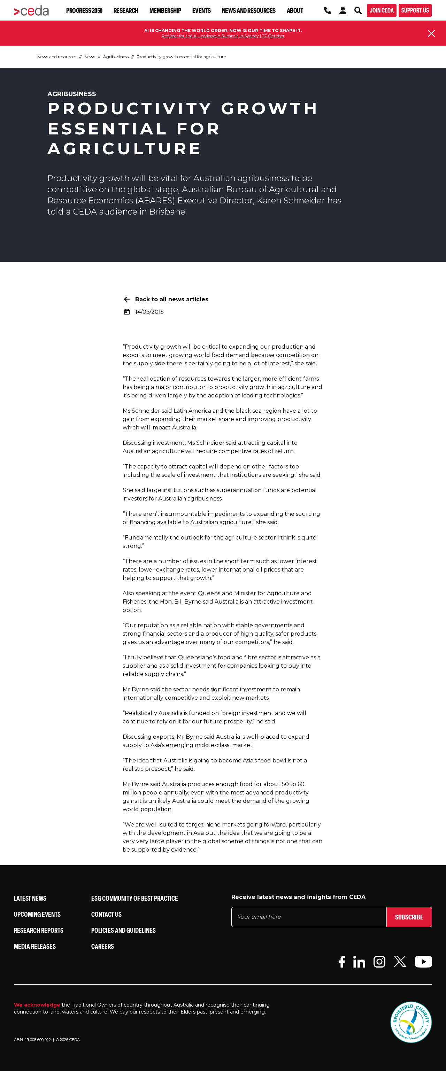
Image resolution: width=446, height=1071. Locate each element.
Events (201, 10)
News (89, 56)
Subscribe (409, 917)
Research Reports (38, 930)
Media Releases (35, 946)
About (295, 10)
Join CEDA (382, 10)
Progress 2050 (84, 10)
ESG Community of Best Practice (134, 898)
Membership (165, 10)
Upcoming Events (37, 914)
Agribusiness (116, 56)
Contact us (106, 914)
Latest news (30, 898)
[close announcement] (431, 33)
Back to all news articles (171, 299)
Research (126, 10)
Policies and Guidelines (123, 930)
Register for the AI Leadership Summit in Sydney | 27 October (223, 35)
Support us (415, 10)
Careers (102, 946)
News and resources (249, 10)
